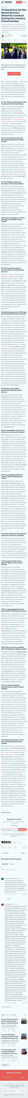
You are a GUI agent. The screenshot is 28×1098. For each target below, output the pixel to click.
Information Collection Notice (17, 834)
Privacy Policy (14, 836)
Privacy (18, 1085)
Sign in (24, 2)
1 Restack (19, 842)
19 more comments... (6, 1007)
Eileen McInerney (9, 878)
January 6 (4, 7)
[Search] (25, 1014)
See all (4, 1065)
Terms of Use (21, 833)
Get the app (22, 1090)
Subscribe (19, 2)
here (23, 82)
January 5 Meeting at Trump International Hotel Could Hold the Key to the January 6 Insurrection (9, 1036)
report (15, 149)
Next (23, 853)
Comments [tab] (5, 864)
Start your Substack (10, 1090)
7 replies (8, 899)
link (3, 654)
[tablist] (8, 864)
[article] (14, 1025)
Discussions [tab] (13, 1015)
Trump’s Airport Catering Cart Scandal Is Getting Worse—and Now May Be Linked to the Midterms (9, 1021)
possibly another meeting (11, 755)
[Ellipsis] (26, 878)
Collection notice (14, 1087)
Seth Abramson (9, 35)
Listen (24, 35)
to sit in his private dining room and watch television (13, 120)
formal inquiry (5, 765)
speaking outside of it (14, 174)
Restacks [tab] (11, 864)
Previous (6, 853)
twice (18, 344)
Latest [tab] (7, 1015)
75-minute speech (6, 347)
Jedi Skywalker (8, 904)
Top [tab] (3, 1015)
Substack (6, 1094)
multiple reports (12, 275)
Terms (22, 1085)
